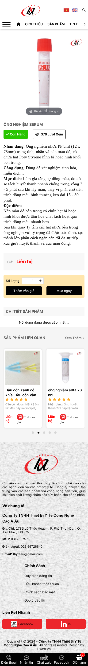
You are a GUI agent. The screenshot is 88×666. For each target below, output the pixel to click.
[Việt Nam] (66, 10)
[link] (18, 24)
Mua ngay (64, 291)
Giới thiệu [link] (34, 24)
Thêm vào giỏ (23, 291)
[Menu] (6, 24)
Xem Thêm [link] (73, 338)
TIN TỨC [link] (76, 24)
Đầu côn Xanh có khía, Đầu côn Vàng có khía (21, 395)
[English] (75, 10)
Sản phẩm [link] (56, 24)
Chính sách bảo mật (39, 592)
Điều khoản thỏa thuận (41, 584)
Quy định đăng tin (38, 576)
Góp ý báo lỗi (34, 600)
